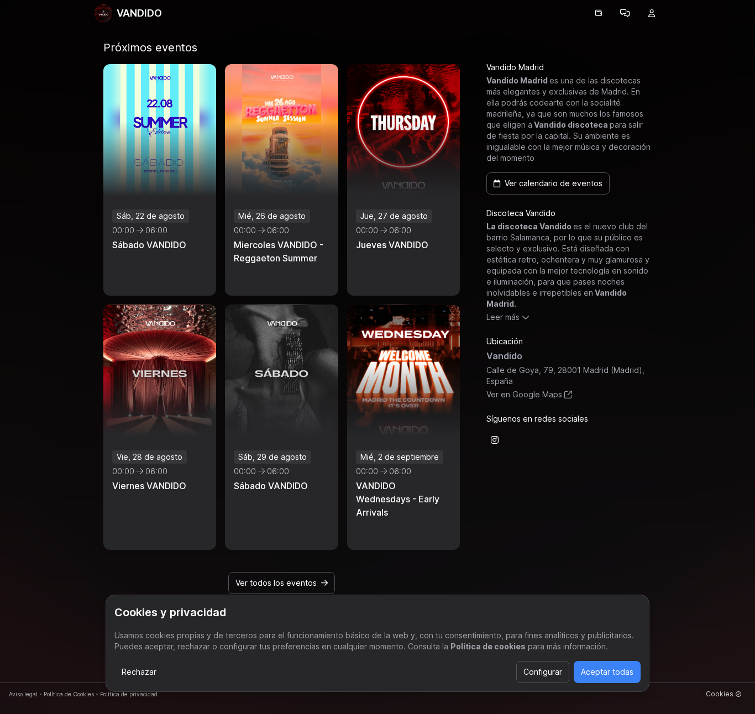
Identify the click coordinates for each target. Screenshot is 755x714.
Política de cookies (488, 646)
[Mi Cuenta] (651, 13)
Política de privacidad (129, 694)
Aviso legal (23, 694)
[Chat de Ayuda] (625, 13)
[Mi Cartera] (598, 13)
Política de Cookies (69, 694)
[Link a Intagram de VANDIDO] (494, 440)
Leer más (503, 317)
